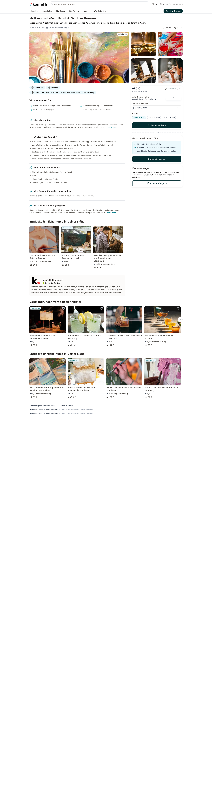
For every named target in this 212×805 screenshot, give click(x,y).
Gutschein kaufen (156, 159)
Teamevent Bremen (66, 406)
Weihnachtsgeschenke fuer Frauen (42, 406)
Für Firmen (74, 11)
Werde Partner (100, 11)
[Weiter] (122, 240)
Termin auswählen (140, 103)
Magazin (86, 11)
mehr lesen (112, 127)
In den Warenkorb (157, 125)
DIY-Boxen (60, 11)
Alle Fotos (122, 34)
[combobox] (99, 4)
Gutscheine (47, 11)
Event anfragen (173, 11)
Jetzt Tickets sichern (141, 97)
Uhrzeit (135, 113)
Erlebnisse (33, 11)
